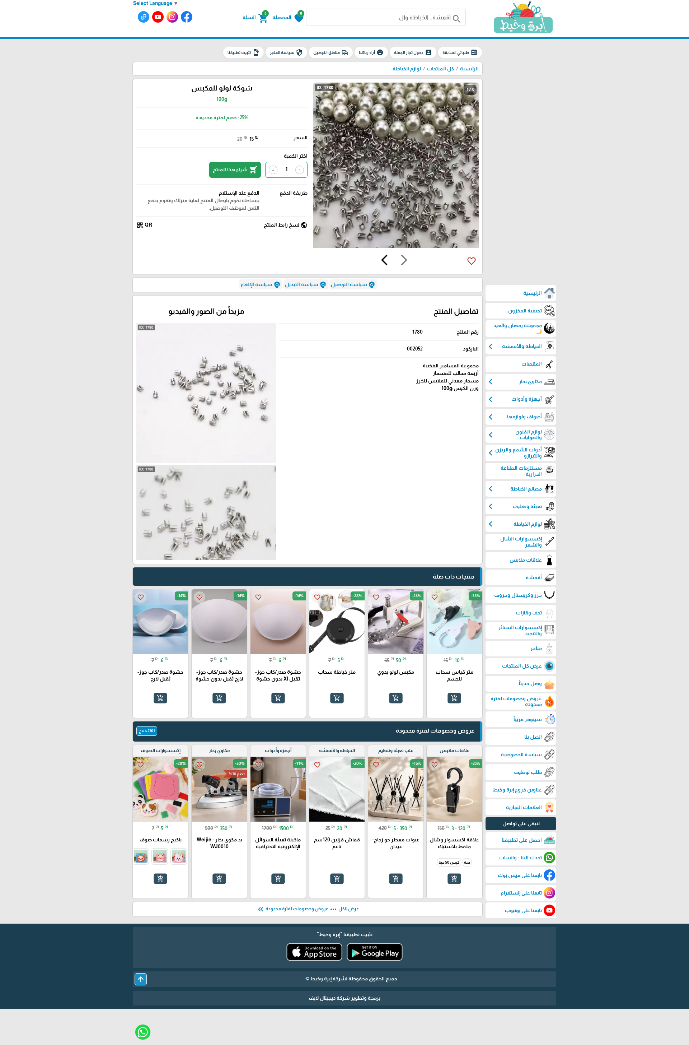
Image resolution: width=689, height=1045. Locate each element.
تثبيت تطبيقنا (243, 52)
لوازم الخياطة (407, 68)
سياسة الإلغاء (261, 284)
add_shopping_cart (454, 698)
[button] (288, 17)
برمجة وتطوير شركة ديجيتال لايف (344, 998)
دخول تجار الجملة (413, 52)
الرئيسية (469, 68)
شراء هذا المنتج (235, 170)
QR (144, 225)
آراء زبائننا (371, 52)
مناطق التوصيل (330, 52)
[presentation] (404, 261)
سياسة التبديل (306, 284)
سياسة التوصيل (353, 284)
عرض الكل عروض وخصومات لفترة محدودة (307, 909)
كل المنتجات (440, 68)
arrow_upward (140, 979)
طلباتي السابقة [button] (460, 52)
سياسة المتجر (286, 52)
